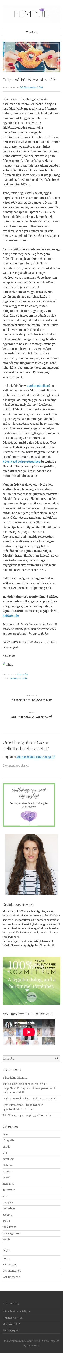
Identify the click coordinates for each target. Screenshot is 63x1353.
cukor (13, 678)
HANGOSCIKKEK (13, 1318)
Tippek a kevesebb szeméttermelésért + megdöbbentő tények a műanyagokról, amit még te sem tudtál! (29, 1088)
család (6, 1146)
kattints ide (11, 615)
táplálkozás (9, 1227)
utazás (6, 1239)
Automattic (33, 1345)
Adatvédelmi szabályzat (17, 1311)
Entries (9, 1264)
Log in (6, 1258)
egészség (8, 1159)
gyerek (7, 1177)
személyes (9, 1208)
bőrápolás (8, 1140)
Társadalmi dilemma (15, 1077)
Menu (33, 32)
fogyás (23, 678)
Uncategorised (11, 1233)
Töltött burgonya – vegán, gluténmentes (27, 1115)
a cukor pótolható (38, 385)
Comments (12, 1270)
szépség (7, 1214)
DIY (5, 1152)
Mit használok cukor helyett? (35, 757)
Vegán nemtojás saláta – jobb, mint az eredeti (29, 1098)
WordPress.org (11, 1277)
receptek (8, 1202)
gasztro (7, 1171)
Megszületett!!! (11, 1324)
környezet (9, 1190)
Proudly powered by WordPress (21, 1340)
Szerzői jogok (10, 1330)
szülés (6, 1220)
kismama (8, 1183)
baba (5, 1134)
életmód (23, 674)
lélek (5, 1196)
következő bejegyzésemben (22, 461)
